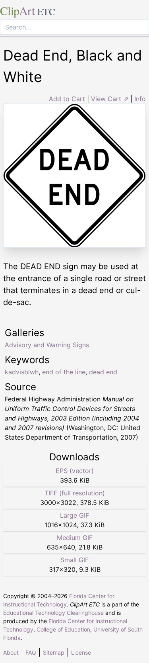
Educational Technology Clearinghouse (53, 612)
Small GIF (74, 560)
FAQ (30, 652)
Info (140, 99)
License (81, 652)
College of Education (63, 629)
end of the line (63, 372)
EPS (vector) (75, 471)
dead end (103, 372)
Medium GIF (75, 538)
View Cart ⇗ (109, 99)
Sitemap (53, 652)
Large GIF (74, 515)
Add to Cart (67, 99)
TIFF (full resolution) (75, 493)
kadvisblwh (22, 372)
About (11, 652)
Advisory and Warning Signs (47, 345)
